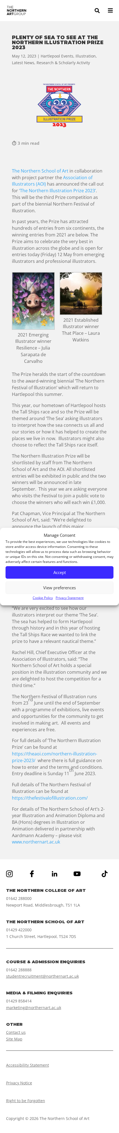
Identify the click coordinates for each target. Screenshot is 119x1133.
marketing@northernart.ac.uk (33, 1007)
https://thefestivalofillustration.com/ (50, 798)
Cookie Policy (43, 597)
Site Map (14, 1039)
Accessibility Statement (27, 1065)
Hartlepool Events (57, 56)
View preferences (59, 587)
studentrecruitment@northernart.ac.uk (42, 976)
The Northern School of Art (40, 171)
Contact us (16, 1032)
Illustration (86, 56)
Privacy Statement (70, 597)
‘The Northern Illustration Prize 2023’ (57, 191)
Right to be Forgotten (25, 1100)
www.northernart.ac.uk (36, 842)
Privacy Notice (19, 1082)
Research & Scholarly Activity (63, 62)
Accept (59, 572)
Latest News (23, 62)
